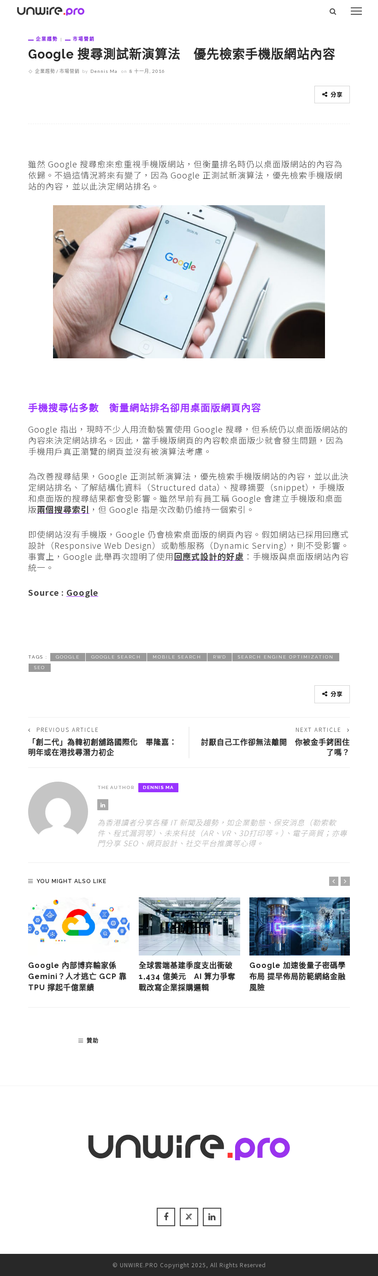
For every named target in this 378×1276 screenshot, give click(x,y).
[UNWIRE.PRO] (50, 10)
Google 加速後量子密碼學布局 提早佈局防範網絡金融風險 (297, 976)
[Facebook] (166, 1217)
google (68, 656)
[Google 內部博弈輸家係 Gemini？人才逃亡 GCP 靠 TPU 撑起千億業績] (79, 926)
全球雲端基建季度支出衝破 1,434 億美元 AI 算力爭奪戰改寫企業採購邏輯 (187, 976)
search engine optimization (286, 656)
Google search (116, 656)
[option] (79, 945)
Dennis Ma (104, 71)
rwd (219, 656)
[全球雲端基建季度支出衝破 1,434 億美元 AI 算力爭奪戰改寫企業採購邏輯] (189, 926)
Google (82, 592)
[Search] (333, 11)
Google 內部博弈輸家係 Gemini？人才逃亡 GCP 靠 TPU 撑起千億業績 (77, 976)
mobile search (177, 656)
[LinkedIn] (102, 804)
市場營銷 (84, 39)
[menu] (356, 11)
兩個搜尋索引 (63, 509)
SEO (39, 667)
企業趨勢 (47, 39)
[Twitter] (189, 1217)
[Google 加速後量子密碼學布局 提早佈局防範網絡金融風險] (300, 926)
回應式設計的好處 (209, 556)
